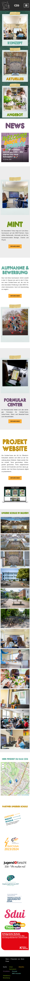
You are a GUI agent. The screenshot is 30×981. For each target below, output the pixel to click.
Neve (7, 959)
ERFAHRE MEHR (15, 246)
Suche (5, 967)
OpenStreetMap (25, 795)
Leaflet (18, 795)
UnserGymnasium (12, 968)
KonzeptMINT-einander (16, 972)
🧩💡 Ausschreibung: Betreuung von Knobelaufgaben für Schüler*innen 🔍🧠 (13, 153)
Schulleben (6, 971)
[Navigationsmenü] (26, 5)
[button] (10, 782)
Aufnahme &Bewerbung (6, 977)
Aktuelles (21, 967)
